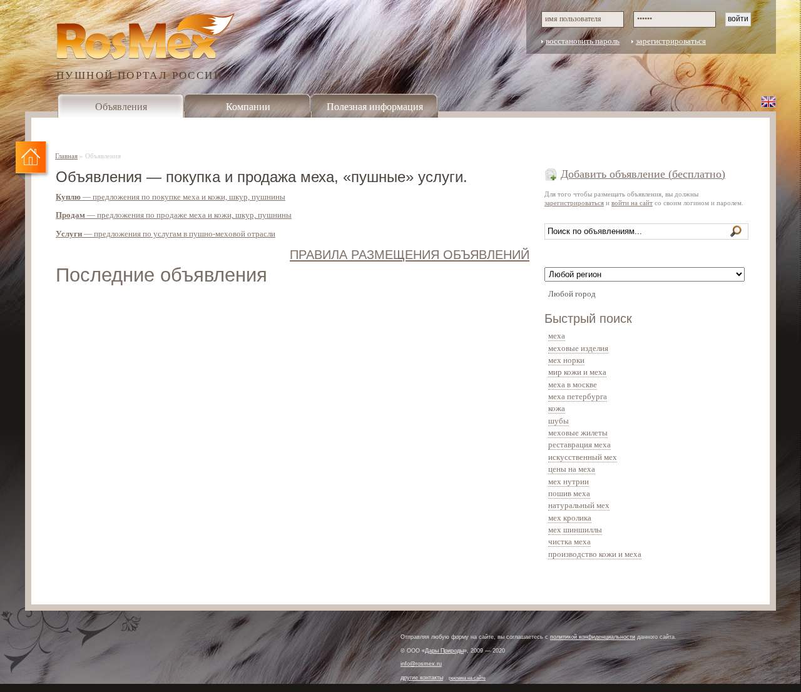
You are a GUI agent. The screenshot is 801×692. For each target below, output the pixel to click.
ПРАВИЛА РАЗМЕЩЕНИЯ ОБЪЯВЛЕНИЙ (409, 254)
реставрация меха (579, 444)
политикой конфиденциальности (592, 637)
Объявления (121, 106)
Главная (66, 156)
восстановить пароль (583, 41)
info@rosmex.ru (421, 664)
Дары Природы (444, 651)
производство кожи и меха (594, 554)
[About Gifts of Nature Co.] (768, 101)
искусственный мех (582, 457)
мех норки (566, 360)
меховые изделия (578, 348)
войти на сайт (632, 202)
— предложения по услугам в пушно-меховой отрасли (165, 234)
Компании (248, 106)
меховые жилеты (578, 433)
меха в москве (572, 384)
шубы (558, 421)
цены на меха (571, 469)
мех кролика (569, 518)
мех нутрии (568, 481)
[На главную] (33, 161)
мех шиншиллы (575, 530)
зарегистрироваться (671, 41)
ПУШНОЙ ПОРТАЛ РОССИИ (139, 74)
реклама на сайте (467, 678)
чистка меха (569, 541)
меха (556, 336)
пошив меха (569, 493)
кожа (556, 408)
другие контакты (421, 677)
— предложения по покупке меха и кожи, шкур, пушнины (170, 197)
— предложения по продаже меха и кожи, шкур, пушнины (174, 215)
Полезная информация (375, 106)
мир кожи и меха (577, 372)
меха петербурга (577, 396)
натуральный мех (579, 505)
